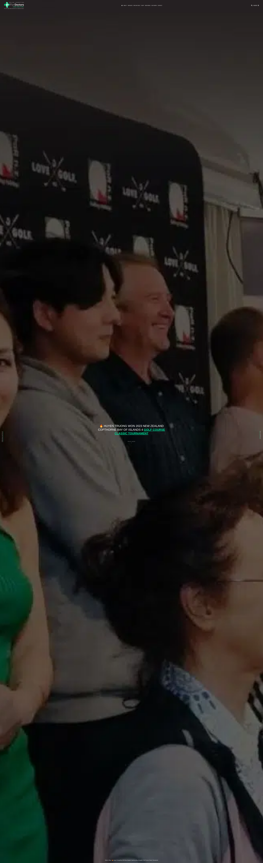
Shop (142, 5)
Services (130, 5)
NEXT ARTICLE (260, 435)
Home (106, 860)
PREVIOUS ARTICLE (2, 436)
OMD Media (147, 5)
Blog (110, 860)
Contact (160, 5)
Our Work (154, 5)
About (125, 5)
